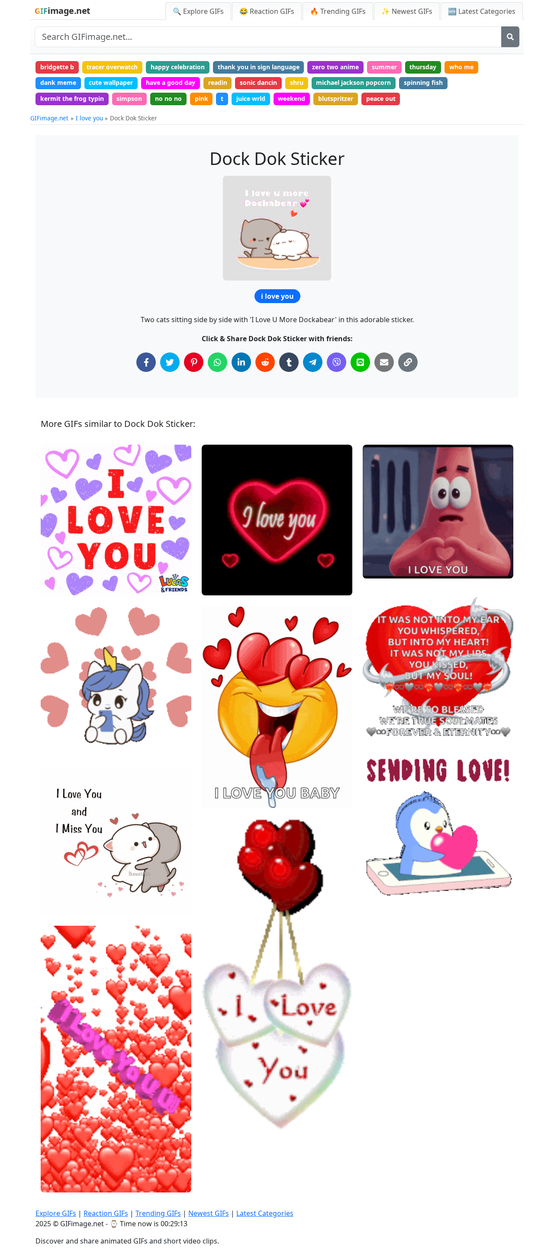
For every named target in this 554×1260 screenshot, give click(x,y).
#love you (62, 570)
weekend (291, 98)
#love (56, 585)
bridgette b (57, 67)
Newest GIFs (208, 1213)
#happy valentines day (402, 876)
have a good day (170, 82)
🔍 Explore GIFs (198, 11)
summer (384, 67)
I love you (89, 118)
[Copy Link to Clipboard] (408, 362)
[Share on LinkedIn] (241, 362)
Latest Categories (264, 1213)
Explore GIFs (55, 1213)
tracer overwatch (112, 67)
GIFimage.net (49, 118)
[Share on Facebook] (146, 362)
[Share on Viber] (336, 362)
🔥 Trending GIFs (338, 11)
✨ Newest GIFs (406, 11)
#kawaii (59, 746)
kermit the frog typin (72, 98)
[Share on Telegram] (312, 362)
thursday (422, 67)
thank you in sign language (259, 67)
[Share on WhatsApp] (217, 362)
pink (201, 98)
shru (296, 82)
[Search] (510, 36)
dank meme (58, 82)
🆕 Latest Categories (481, 11)
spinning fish (423, 82)
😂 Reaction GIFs (266, 11)
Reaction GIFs (106, 1213)
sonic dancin (258, 82)
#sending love (68, 556)
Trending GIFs (158, 1213)
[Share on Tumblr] (289, 362)
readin (217, 82)
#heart (380, 568)
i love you (277, 296)
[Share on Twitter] (170, 362)
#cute (378, 890)
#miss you (62, 905)
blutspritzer (335, 98)
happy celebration (178, 67)
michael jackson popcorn (353, 82)
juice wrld (250, 98)
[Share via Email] (384, 362)
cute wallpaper (111, 82)
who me (461, 67)
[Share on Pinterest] (193, 362)
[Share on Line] (360, 362)
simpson (129, 98)
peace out (381, 98)
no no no (168, 98)
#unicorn (61, 717)
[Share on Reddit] (265, 362)
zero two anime (335, 67)
